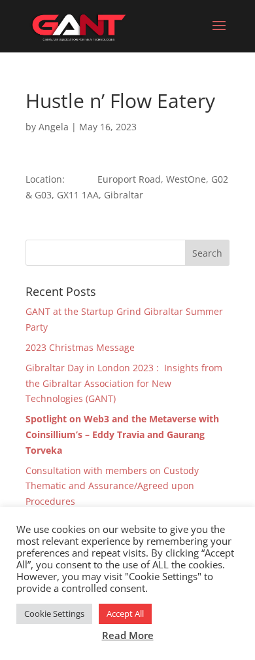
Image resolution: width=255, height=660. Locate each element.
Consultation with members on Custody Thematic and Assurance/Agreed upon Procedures (112, 486)
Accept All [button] (125, 613)
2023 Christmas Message (81, 347)
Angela (54, 126)
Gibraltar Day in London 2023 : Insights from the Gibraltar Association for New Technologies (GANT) (124, 383)
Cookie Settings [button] (54, 613)
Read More (128, 635)
